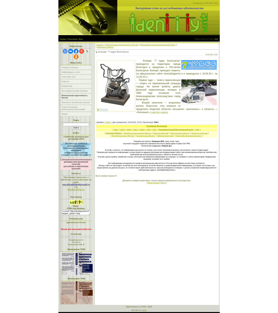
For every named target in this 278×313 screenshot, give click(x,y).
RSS (216, 39)
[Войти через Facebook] (76, 51)
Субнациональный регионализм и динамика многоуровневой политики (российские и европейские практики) (76, 164)
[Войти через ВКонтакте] (70, 51)
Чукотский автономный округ (188, 136)
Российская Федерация (156, 126)
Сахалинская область (145, 136)
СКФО (142, 130)
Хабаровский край (165, 136)
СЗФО (122, 130)
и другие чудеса (159, 112)
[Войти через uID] (65, 51)
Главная (63, 39)
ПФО (135, 130)
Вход (81, 39)
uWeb (144, 310)
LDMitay (108, 122)
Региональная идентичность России (121, 45)
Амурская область (105, 47)
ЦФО (116, 130)
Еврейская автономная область (137, 133)
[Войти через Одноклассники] (76, 56)
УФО (149, 130)
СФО (155, 130)
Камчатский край (160, 133)
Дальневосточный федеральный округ (158, 45)
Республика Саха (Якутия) (123, 136)
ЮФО (129, 130)
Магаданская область (180, 133)
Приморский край (199, 133)
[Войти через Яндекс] (81, 51)
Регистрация (73, 39)
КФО (197, 130)
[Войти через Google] (87, 51)
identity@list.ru (76, 189)
